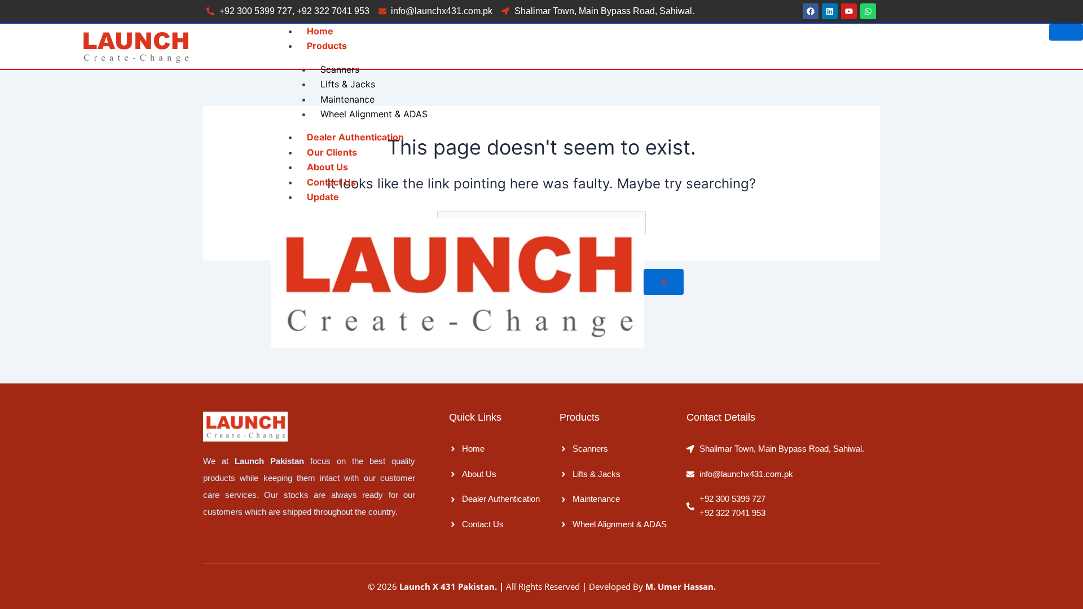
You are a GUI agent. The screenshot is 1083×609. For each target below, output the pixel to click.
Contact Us (331, 182)
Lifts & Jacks (347, 84)
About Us (327, 167)
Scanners (339, 69)
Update (323, 196)
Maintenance (347, 99)
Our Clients (332, 152)
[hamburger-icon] (1066, 32)
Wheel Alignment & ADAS (374, 114)
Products (327, 45)
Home (320, 31)
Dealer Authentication (355, 137)
